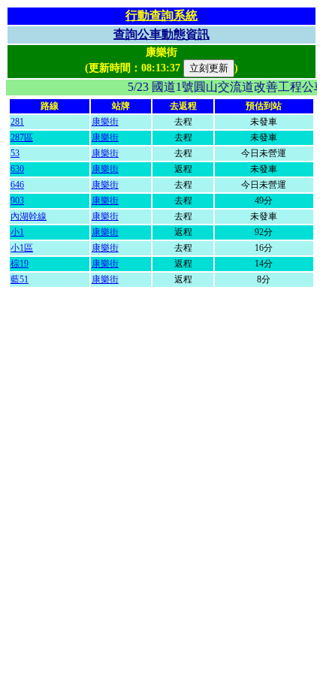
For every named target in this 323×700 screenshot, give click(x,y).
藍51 (20, 279)
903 (17, 200)
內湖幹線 (29, 216)
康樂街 (105, 121)
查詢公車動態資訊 (161, 34)
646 (17, 185)
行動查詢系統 (161, 15)
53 (15, 153)
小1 (17, 232)
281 (17, 121)
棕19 (20, 263)
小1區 (22, 248)
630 (17, 169)
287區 (22, 137)
